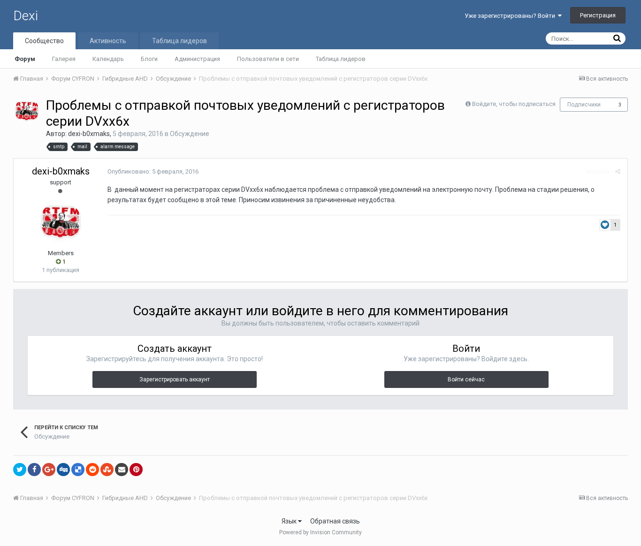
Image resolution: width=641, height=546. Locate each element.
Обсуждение (189, 133)
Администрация (197, 58)
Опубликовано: (152, 171)
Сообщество (44, 41)
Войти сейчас (466, 379)
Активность (108, 41)
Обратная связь (335, 521)
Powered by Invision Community (320, 532)
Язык (290, 521)
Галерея (64, 58)
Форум (25, 58)
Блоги (149, 58)
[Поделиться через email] (121, 469)
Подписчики (584, 104)
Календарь (108, 58)
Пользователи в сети (268, 58)
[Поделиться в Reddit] (92, 469)
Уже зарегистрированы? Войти (511, 15)
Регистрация (598, 15)
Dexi (25, 15)
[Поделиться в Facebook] (34, 469)
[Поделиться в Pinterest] (136, 469)
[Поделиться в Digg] (63, 469)
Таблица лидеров (341, 58)
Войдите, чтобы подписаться (514, 103)
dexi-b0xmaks (89, 133)
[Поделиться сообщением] (617, 171)
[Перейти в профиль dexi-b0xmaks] (26, 111)
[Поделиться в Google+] (48, 469)
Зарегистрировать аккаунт (174, 379)
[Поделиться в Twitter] (19, 469)
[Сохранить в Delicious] (77, 469)
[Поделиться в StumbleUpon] (107, 469)
